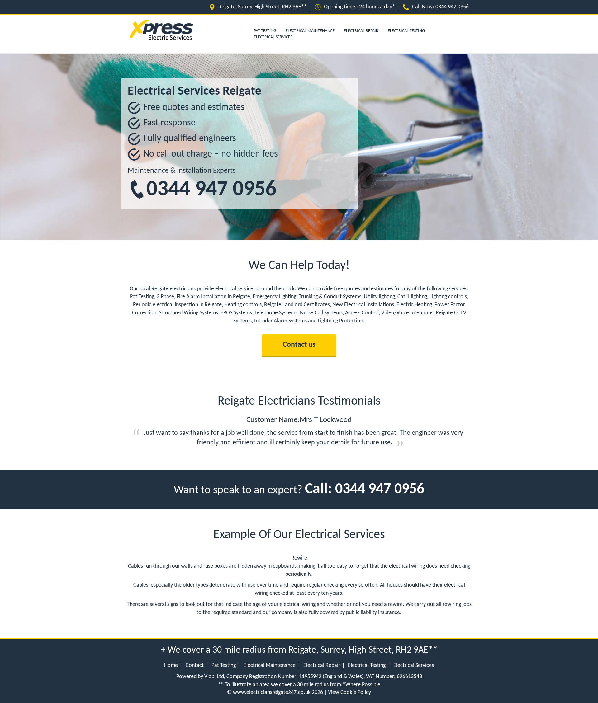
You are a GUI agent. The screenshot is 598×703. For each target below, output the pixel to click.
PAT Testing (265, 31)
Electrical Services (273, 37)
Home (171, 665)
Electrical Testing (406, 31)
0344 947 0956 (452, 7)
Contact (195, 665)
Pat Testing (223, 665)
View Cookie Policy (349, 693)
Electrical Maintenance (310, 31)
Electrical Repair (361, 31)
